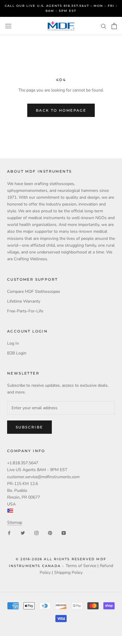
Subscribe (29, 427)
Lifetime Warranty (23, 301)
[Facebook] (9, 532)
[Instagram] (36, 532)
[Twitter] (23, 532)
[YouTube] (64, 532)
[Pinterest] (50, 532)
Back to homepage (61, 110)
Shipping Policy (68, 572)
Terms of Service (81, 565)
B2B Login (16, 353)
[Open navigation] (8, 26)
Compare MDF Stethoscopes (33, 291)
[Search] (103, 25)
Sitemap (14, 522)
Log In (13, 343)
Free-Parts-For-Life (25, 311)
